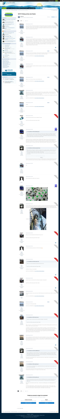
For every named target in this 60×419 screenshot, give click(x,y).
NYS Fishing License (5, 60)
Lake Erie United (7, 46)
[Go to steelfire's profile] (22, 148)
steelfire (21, 145)
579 (21, 151)
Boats (20, 8)
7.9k (21, 135)
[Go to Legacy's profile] (22, 132)
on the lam (21, 291)
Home (8, 8)
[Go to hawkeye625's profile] (22, 93)
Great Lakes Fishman (7, 48)
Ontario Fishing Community (8, 52)
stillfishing (22, 16)
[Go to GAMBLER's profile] (22, 338)
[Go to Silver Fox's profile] (22, 262)
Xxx (21, 246)
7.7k (21, 169)
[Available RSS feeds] (57, 411)
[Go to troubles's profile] (3, 39)
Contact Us (28, 414)
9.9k (22, 367)
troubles (6, 41)
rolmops (6, 24)
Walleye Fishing (42, 415)
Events (12, 8)
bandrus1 (21, 176)
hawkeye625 (21, 90)
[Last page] (23, 20)
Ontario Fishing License (6, 61)
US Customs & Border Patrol (6, 64)
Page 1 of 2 (26, 20)
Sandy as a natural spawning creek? (9, 32)
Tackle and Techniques (29, 17)
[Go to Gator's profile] (22, 318)
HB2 (5, 26)
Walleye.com (6, 50)
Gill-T (21, 37)
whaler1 (36, 261)
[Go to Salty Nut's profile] (3, 28)
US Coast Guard (5, 65)
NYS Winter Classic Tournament (9, 81)
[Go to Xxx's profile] (22, 249)
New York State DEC (5, 63)
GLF (5, 0)
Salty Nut (6, 29)
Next (21, 20)
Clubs (23, 8)
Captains (33, 8)
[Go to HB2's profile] (3, 26)
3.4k (22, 182)
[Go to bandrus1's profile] (22, 179)
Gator (21, 315)
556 (21, 56)
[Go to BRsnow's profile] (3, 20)
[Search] (57, 8)
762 (21, 380)
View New (4, 8)
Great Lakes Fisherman (6, 66)
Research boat (7, 34)
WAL (6, 0)
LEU (4, 0)
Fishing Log (6, 56)
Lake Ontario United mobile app (39, 55)
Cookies (32, 414)
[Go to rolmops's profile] (3, 24)
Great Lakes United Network (6, 43)
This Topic (53, 8)
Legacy (21, 129)
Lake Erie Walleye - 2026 (8, 36)
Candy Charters (5, 73)
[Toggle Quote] (27, 131)
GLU (8, 0)
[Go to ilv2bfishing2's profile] (3, 22)
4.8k (22, 121)
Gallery (30, 8)
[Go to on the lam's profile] (22, 294)
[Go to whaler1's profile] (22, 236)
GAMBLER (21, 335)
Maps (26, 8)
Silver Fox (21, 259)
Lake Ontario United (22, 415)
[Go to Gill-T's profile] (3, 37)
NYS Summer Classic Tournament (9, 78)
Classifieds (15, 8)
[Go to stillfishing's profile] (19, 17)
